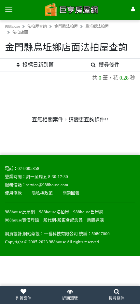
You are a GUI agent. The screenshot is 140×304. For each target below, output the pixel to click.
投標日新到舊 (38, 65)
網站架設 (31, 234)
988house (12, 26)
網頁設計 (13, 234)
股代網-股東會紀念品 (63, 220)
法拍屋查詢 (37, 26)
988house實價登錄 (22, 220)
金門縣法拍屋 (66, 26)
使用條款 (13, 193)
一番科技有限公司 (61, 234)
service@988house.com (47, 185)
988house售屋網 (88, 212)
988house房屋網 (20, 212)
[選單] (9, 9)
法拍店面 (20, 32)
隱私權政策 (42, 193)
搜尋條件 (109, 65)
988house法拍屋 (54, 212)
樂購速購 (95, 220)
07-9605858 (28, 168)
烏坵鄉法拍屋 (97, 26)
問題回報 (71, 193)
